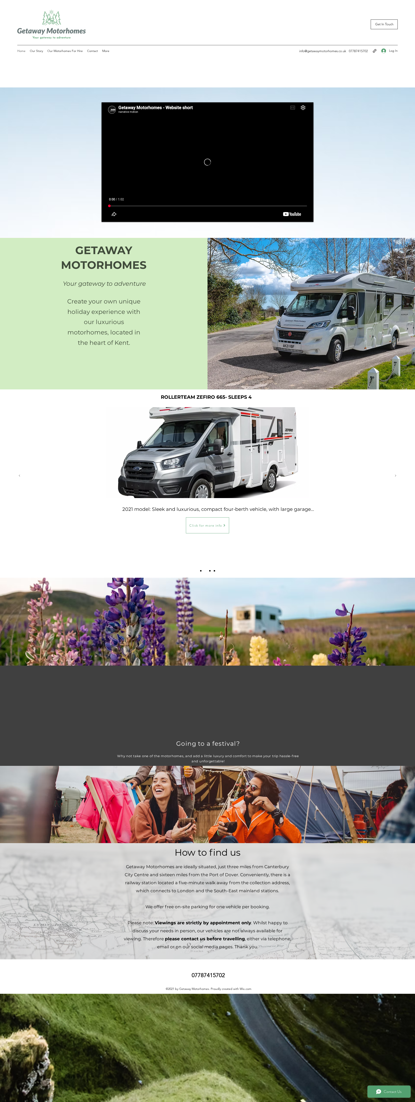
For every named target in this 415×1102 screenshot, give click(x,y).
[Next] (395, 475)
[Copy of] (214, 570)
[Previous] (19, 475)
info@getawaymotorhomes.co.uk (322, 51)
